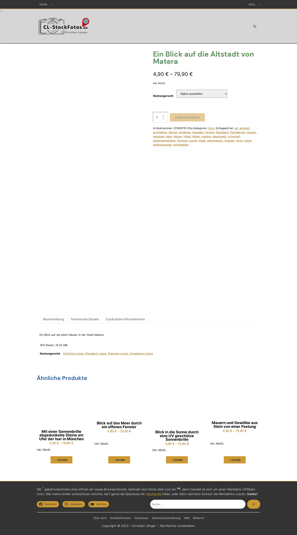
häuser (178, 136)
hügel (187, 136)
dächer (172, 132)
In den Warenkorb (187, 117)
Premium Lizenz (118, 353)
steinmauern (215, 140)
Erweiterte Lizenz (141, 353)
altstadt (244, 128)
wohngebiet (181, 144)
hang (169, 136)
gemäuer (158, 136)
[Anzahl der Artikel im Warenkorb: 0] (254, 26)
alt (236, 128)
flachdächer (237, 132)
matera (206, 136)
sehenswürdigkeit (164, 140)
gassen (251, 132)
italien (196, 136)
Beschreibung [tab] (53, 319)
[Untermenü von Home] (51, 4)
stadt (202, 140)
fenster (209, 132)
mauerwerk (219, 136)
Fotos (211, 128)
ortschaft (234, 136)
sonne (193, 140)
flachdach (222, 132)
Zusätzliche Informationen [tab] (125, 319)
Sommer (182, 140)
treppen (229, 140)
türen (239, 140)
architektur (160, 132)
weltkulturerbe (162, 144)
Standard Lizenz (95, 353)
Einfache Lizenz (73, 353)
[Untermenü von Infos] (259, 4)
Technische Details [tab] (84, 319)
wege (247, 140)
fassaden (198, 132)
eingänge (185, 132)
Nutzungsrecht (163, 96)
